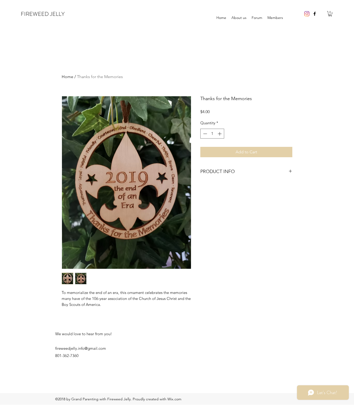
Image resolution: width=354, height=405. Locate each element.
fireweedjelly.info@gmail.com (80, 348)
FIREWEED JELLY (43, 14)
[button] (330, 13)
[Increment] (220, 134)
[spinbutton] (212, 134)
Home (67, 76)
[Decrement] (204, 134)
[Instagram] (306, 13)
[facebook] (314, 13)
